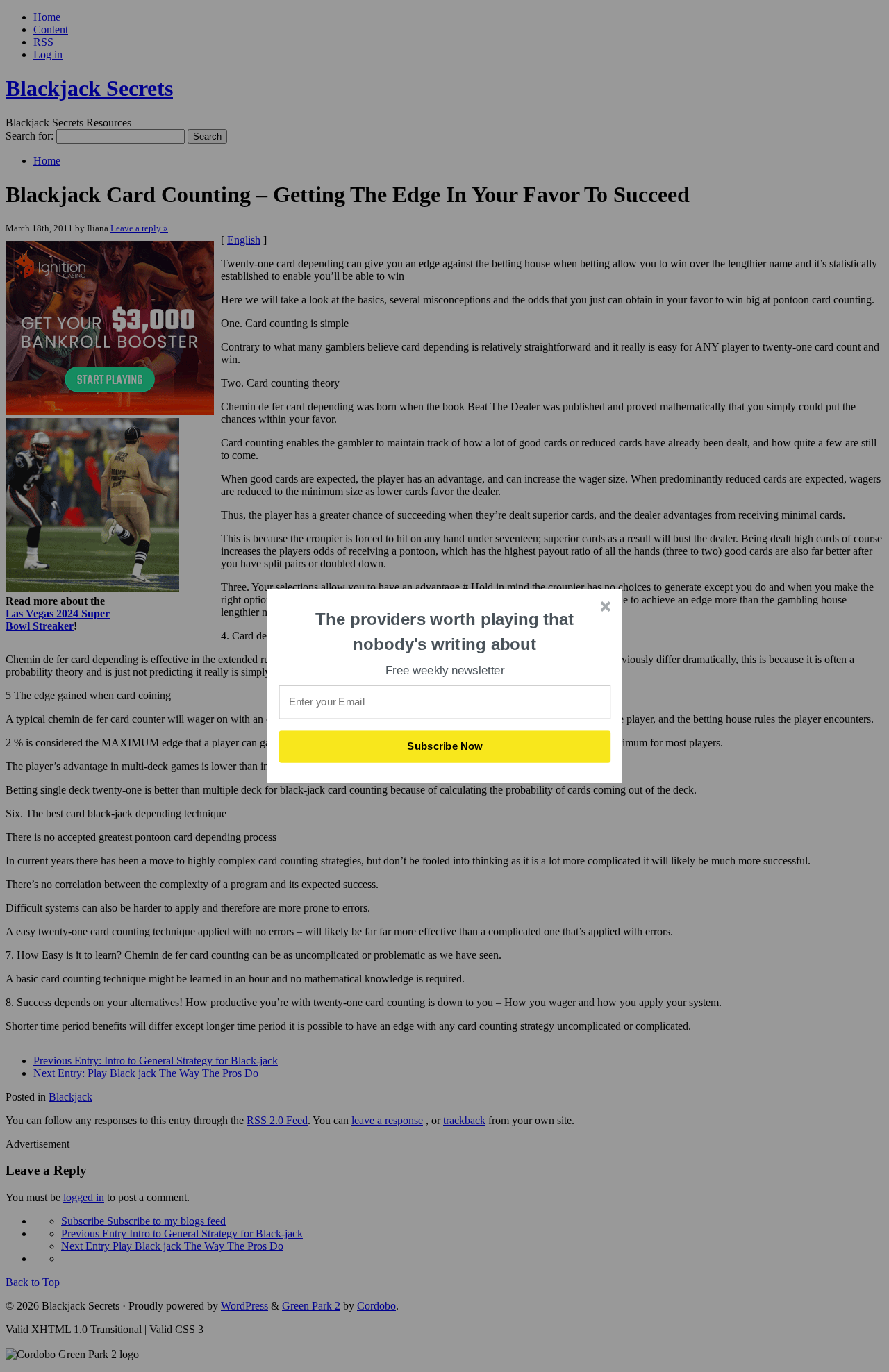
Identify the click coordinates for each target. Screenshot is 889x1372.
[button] (445, 631)
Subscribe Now (445, 746)
